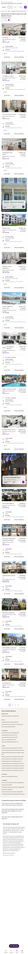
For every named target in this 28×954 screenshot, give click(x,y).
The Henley (5, 37)
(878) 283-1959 (5, 232)
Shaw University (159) (7, 784)
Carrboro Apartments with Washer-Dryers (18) (13, 768)
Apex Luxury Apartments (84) (9, 739)
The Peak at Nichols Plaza (9, 114)
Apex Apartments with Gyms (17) (9, 735)
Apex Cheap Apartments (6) (8, 726)
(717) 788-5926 (5, 312)
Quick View (7, 57)
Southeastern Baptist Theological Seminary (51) (13, 794)
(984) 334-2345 (5, 42)
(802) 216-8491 (5, 434)
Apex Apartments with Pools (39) (10, 737)
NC (6, 11)
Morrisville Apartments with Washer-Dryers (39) (13, 750)
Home (2, 11)
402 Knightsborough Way (9, 647)
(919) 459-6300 (5, 507)
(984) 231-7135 (5, 393)
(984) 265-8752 (5, 118)
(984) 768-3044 (6, 80)
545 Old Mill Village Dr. (8, 503)
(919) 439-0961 (5, 544)
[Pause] (25, 180)
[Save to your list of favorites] (23, 25)
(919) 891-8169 (5, 352)
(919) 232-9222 (5, 687)
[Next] (25, 7)
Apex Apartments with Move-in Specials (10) (12, 724)
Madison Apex (6, 228)
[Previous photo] (3, 29)
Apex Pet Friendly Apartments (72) (10, 741)
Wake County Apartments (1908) (9, 776)
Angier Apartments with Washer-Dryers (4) (12, 761)
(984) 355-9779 (5, 158)
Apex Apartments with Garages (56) (10, 732)
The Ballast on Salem (7, 76)
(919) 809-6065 (5, 581)
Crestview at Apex (11, 389)
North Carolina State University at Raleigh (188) (13, 782)
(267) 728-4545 (5, 272)
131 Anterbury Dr (6, 683)
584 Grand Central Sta (8, 612)
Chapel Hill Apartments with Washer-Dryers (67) (13, 765)
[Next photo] (25, 29)
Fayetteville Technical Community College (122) (13, 787)
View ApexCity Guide (8, 855)
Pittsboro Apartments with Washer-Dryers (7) (12, 770)
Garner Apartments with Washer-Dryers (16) (12, 758)
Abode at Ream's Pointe (9, 429)
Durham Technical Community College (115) (12, 791)
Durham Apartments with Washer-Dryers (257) (13, 763)
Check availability (19, 57)
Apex (9, 11)
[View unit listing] (23, 207)
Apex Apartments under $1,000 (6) (10, 722)
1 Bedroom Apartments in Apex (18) (10, 716)
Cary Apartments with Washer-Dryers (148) (12, 748)
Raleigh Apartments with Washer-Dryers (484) (13, 756)
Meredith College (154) (7, 789)
